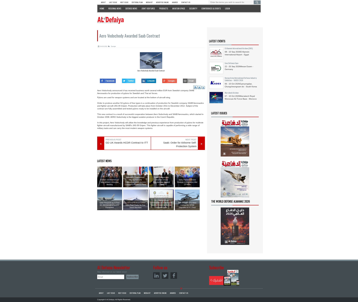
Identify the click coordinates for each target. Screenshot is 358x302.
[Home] (110, 20)
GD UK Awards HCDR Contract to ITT (127, 142)
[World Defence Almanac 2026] (235, 226)
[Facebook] (173, 275)
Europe (113, 46)
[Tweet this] (128, 80)
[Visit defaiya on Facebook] (108, 80)
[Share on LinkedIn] (148, 80)
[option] (151, 62)
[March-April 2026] (235, 139)
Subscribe (224, 278)
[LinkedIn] (156, 275)
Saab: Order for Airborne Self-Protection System (179, 144)
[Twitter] (165, 275)
